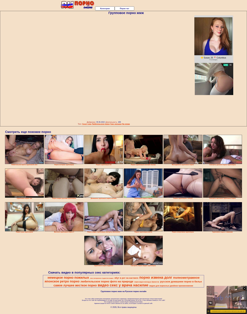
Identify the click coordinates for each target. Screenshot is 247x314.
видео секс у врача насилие (123, 285)
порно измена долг (155, 277)
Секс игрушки (116, 124)
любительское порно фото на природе (107, 281)
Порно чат (124, 8)
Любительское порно (101, 124)
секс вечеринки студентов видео (101, 278)
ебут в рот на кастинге (126, 278)
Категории (105, 8)
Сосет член (86, 124)
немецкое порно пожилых (68, 277)
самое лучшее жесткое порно (75, 285)
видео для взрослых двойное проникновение (171, 286)
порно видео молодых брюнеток (146, 282)
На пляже (126, 124)
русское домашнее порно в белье (181, 281)
